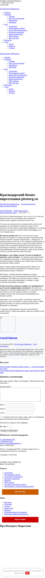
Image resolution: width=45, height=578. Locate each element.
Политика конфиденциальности (16, 514)
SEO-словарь (13, 36)
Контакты (8, 502)
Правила (7, 510)
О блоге (12, 48)
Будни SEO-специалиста (18, 30)
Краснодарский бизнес (8, 206)
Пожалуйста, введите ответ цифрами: (14, 423)
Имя (2, 405)
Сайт (2, 413)
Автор (11, 44)
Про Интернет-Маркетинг (10, 204)
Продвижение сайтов (17, 28)
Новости (12, 46)
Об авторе (8, 504)
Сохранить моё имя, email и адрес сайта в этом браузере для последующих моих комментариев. (22, 418)
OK (27, 573)
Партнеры (12, 22)
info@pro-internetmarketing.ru (10, 443)
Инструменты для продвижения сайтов (19, 486)
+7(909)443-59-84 (6, 441)
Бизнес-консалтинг (16, 34)
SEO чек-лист (14, 38)
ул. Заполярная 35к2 (7, 439)
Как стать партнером (16, 18)
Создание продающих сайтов (15, 484)
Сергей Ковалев (6, 211)
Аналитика (13, 26)
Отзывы (12, 16)
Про (10, 9)
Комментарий (6, 387)
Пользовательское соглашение (15, 512)
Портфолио (13, 20)
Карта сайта (8, 508)
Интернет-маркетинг (16, 32)
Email (2, 409)
